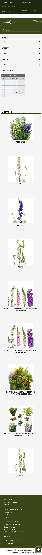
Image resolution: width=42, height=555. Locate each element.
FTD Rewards (9, 505)
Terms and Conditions (25, 550)
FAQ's (6, 517)
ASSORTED (20, 142)
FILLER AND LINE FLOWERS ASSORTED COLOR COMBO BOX (20, 434)
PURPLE (20, 225)
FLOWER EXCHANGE (8, 7)
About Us (8, 536)
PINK (21, 183)
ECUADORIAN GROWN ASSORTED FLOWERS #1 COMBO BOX (20, 393)
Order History (9, 527)
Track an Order (10, 529)
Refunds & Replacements (13, 532)
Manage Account (10, 502)
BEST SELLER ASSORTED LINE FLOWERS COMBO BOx (20, 351)
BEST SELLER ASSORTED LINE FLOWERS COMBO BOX (20, 310)
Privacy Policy (8, 550)
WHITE (20, 267)
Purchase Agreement (12, 525)
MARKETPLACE (27, 2)
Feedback (7, 515)
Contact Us (8, 512)
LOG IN (24, 10)
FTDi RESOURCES (8, 2)
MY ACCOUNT (6, 11)
